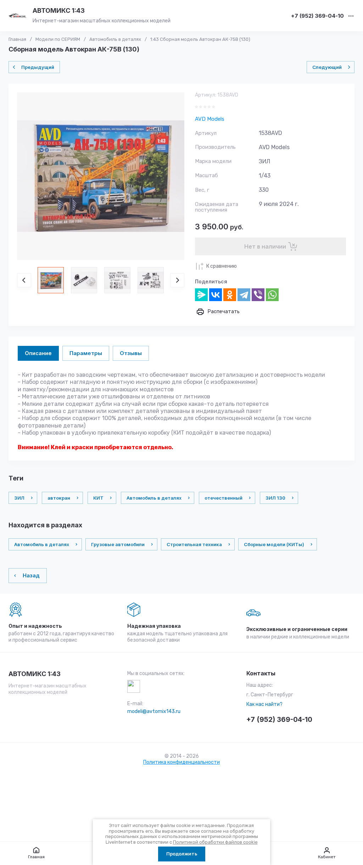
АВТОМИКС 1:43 (59, 10)
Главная (17, 39)
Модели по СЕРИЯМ (57, 39)
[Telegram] (244, 294)
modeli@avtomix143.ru (153, 711)
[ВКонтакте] (215, 294)
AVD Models (209, 119)
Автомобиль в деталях (115, 39)
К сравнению (221, 266)
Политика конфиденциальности (181, 762)
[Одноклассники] (229, 294)
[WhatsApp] (272, 294)
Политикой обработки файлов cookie (215, 842)
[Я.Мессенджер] (201, 294)
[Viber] (258, 294)
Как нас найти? (264, 704)
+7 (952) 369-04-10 (317, 16)
